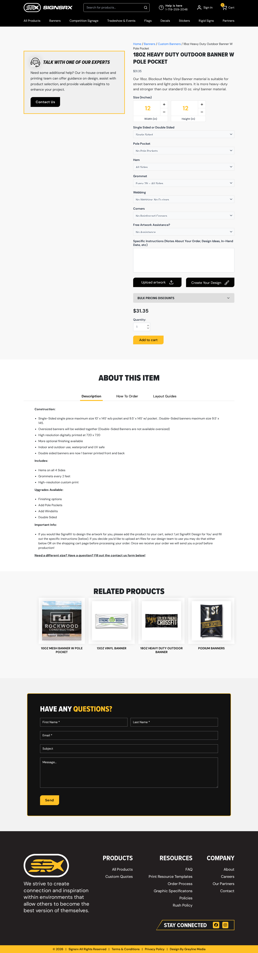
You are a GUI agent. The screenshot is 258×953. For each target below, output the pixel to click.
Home (137, 44)
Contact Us (45, 102)
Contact (227, 890)
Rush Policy (182, 905)
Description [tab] (91, 396)
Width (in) (150, 118)
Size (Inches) (142, 97)
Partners (228, 21)
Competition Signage (84, 21)
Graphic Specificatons (173, 890)
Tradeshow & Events (121, 21)
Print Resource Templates (170, 876)
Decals (165, 21)
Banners (55, 21)
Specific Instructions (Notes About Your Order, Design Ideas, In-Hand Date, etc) (183, 243)
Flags (148, 21)
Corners (139, 209)
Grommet (140, 176)
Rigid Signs (206, 21)
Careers (227, 876)
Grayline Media (194, 949)
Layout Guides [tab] (164, 396)
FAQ (188, 869)
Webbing (139, 192)
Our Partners (223, 883)
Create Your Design (206, 282)
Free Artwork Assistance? (151, 225)
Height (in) (188, 118)
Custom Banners (169, 44)
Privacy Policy (155, 949)
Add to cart (148, 340)
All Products (32, 21)
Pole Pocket (141, 144)
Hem (136, 160)
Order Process (180, 883)
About (229, 869)
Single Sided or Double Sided (153, 127)
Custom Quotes (119, 876)
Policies (185, 898)
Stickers (184, 21)
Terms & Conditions (126, 949)
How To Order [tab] (127, 396)
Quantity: (139, 320)
